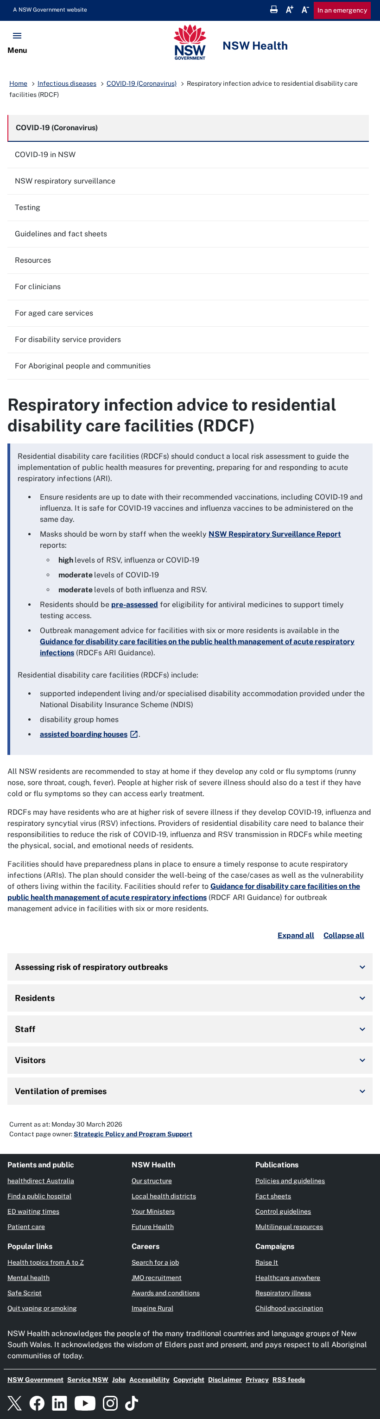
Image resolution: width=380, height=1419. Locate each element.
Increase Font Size (289, 9)
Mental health (28, 1277)
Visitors (30, 1060)
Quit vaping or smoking (42, 1308)
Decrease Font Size (305, 9)
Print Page (274, 9)
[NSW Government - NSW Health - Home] (190, 42)
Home (18, 83)
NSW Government (35, 1379)
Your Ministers (153, 1211)
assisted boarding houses (83, 734)
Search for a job (155, 1262)
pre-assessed (134, 604)
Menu (17, 50)
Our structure (152, 1181)
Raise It (266, 1262)
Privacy (257, 1379)
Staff (25, 1029)
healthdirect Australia (40, 1181)
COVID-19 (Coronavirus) (142, 83)
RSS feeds (288, 1379)
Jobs (119, 1379)
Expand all (296, 935)
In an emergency (342, 10)
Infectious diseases (67, 83)
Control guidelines (283, 1211)
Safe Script (24, 1293)
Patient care (26, 1226)
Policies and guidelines (290, 1181)
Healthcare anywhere (287, 1277)
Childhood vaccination (289, 1308)
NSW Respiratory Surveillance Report (275, 534)
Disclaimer (225, 1379)
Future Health (153, 1226)
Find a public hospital (39, 1196)
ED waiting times (33, 1211)
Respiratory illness (283, 1293)
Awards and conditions (166, 1293)
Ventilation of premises (61, 1091)
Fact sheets (273, 1196)
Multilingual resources (289, 1226)
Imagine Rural (152, 1308)
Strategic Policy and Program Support (133, 1134)
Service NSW (87, 1379)
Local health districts (164, 1196)
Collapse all (343, 935)
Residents (35, 998)
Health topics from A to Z (45, 1262)
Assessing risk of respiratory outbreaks (91, 967)
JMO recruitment (157, 1277)
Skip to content (54, 9)
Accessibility (149, 1379)
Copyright (188, 1379)
